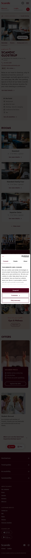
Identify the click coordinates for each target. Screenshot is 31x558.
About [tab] (25, 261)
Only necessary (15, 300)
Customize (14, 295)
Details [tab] (15, 261)
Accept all (16, 290)
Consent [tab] (5, 261)
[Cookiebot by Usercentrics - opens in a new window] (22, 256)
